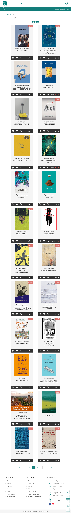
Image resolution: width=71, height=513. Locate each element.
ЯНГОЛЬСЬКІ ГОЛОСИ (21, 124)
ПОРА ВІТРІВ (49, 416)
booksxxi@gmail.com (59, 500)
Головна (9, 481)
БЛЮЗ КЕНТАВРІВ (22, 380)
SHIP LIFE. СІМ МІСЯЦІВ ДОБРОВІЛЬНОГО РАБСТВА (49, 381)
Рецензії (9, 489)
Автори (9, 491)
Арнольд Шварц (49, 341)
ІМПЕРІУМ (49, 197)
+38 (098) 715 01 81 (58, 493)
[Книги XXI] (4, 3)
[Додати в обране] (17, 58)
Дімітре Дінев (21, 122)
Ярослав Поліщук (49, 48)
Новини (9, 486)
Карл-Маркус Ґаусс (22, 451)
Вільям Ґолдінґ (49, 231)
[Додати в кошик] (13, 58)
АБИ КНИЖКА (22, 51)
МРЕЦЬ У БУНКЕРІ (49, 124)
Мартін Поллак (49, 122)
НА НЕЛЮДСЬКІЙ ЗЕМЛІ (49, 270)
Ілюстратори (11, 496)
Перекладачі (11, 494)
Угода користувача (33, 494)
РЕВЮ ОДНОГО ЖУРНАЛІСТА (49, 344)
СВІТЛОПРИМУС (49, 87)
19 (37, 467)
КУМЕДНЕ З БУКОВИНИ (22, 343)
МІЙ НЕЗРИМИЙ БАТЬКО (21, 161)
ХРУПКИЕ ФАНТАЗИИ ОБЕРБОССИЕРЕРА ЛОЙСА (22, 88)
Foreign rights (32, 491)
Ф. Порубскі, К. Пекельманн (22, 341)
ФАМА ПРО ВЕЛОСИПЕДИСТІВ (21, 271)
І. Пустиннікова (22, 413)
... (26, 467)
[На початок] (68, 510)
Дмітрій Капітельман (22, 158)
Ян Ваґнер (22, 378)
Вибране (30, 489)
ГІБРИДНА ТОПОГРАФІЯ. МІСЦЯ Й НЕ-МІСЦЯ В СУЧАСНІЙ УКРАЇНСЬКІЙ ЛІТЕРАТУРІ (49, 52)
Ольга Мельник (49, 378)
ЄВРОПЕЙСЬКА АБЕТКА (22, 453)
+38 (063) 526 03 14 (58, 495)
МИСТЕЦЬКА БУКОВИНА (49, 453)
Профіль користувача (34, 496)
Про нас (30, 481)
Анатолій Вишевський (22, 85)
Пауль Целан (49, 85)
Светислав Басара (22, 268)
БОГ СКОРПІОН (49, 234)
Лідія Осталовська (22, 195)
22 (44, 467)
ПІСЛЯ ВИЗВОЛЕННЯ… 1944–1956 (49, 161)
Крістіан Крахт (49, 195)
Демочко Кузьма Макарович (49, 451)
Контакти (31, 483)
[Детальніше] (21, 58)
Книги (9, 483)
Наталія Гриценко (22, 305)
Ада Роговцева (49, 305)
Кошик (30, 486)
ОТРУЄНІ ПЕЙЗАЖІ (21, 234)
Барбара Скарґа (49, 158)
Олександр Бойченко (22, 48)
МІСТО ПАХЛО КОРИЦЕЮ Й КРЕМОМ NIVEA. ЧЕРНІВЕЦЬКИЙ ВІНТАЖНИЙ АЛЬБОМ (22, 308)
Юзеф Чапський (49, 268)
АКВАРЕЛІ (22, 197)
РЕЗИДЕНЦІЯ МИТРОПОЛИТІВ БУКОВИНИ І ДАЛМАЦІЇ (22, 416)
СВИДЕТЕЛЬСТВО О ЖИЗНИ (49, 308)
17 (30, 467)
